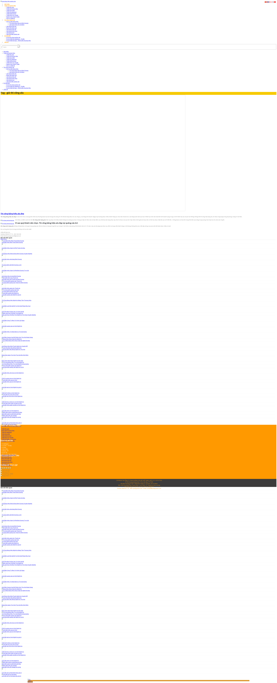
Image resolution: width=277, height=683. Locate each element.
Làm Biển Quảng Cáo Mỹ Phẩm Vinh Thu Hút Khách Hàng (17, 337)
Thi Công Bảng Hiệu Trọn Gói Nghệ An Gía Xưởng (15, 364)
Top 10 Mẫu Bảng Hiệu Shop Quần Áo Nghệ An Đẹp (16, 340)
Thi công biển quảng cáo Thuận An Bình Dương (15, 282)
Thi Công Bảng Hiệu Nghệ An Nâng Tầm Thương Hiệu (16, 300)
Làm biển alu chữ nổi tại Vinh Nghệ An (12, 396)
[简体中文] (266, 2)
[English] (267, 2)
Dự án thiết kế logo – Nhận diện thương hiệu (18, 40)
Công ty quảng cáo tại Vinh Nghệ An (11, 378)
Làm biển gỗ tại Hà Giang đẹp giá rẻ (11, 676)
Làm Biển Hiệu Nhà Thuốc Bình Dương (12, 242)
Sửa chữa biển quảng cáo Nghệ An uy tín (13, 367)
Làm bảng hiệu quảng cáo (9, 455)
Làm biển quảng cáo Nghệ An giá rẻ (11, 295)
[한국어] (273, 2)
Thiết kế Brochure (11, 13)
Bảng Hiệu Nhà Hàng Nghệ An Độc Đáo (12, 361)
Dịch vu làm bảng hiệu (12, 21)
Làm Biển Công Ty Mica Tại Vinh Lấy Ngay (13, 320)
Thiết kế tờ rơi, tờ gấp (12, 15)
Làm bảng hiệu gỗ (11, 29)
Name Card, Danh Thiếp (12, 17)
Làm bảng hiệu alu (11, 26)
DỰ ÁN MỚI (7, 36)
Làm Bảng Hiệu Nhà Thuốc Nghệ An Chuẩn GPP (15, 346)
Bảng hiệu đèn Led (11, 28)
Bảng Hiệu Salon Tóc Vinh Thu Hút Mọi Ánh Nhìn (15, 355)
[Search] (19, 46)
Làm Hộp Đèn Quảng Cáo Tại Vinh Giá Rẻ (13, 311)
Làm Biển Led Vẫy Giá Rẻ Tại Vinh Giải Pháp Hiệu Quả (16, 306)
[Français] (269, 2)
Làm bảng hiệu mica (11, 31)
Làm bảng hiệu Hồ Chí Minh (16, 25)
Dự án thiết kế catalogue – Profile (15, 39)
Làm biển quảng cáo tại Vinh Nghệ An (12, 326)
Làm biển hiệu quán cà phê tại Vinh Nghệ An (14, 405)
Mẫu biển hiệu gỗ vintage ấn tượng (11, 417)
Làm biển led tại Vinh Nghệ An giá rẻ (11, 387)
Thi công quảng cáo (9, 20)
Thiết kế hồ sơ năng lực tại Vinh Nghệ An (13, 402)
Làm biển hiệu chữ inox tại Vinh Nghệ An (13, 373)
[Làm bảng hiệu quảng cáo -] (8, 1)
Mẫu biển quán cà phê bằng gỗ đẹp (11, 414)
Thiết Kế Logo (10, 7)
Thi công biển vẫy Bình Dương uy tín (11, 265)
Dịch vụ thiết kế (10, 18)
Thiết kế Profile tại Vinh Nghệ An (10, 393)
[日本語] (271, 2)
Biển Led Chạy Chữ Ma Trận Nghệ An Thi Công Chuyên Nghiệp (19, 315)
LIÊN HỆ (6, 42)
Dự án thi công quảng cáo (13, 37)
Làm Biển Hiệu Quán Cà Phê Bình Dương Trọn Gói (15, 270)
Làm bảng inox (10, 32)
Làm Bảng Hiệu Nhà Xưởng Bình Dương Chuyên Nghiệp (17, 253)
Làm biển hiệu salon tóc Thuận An (11, 288)
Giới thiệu (7, 4)
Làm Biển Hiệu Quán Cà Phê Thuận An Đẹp (13, 248)
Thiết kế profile (10, 10)
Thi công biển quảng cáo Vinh (10, 291)
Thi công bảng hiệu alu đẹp (12, 213)
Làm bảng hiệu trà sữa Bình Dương (11, 276)
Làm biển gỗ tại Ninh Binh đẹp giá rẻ (12, 423)
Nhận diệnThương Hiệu (8, 430)
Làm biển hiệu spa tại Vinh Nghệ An (11, 381)
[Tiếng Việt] (275, 2)
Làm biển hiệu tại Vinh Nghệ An (10, 410)
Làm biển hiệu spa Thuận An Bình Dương (13, 279)
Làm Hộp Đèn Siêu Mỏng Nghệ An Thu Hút (13, 349)
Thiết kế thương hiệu (10, 5)
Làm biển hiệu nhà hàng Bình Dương (12, 259)
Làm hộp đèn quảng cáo (12, 34)
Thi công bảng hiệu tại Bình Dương (18, 23)
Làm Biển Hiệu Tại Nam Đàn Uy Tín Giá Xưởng (14, 332)
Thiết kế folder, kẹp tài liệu (9, 439)
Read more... (4, 239)
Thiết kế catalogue (11, 12)
